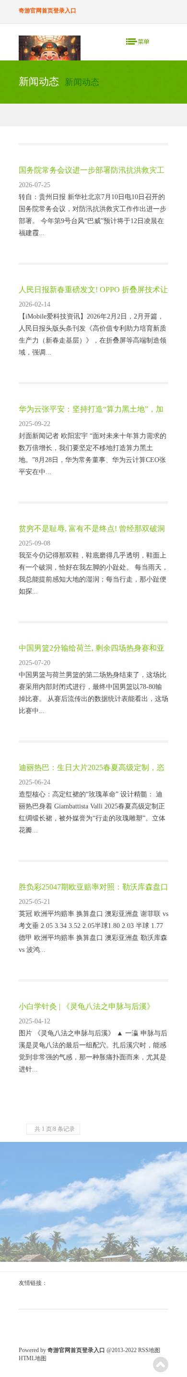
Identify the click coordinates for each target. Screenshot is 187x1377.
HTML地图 (33, 1358)
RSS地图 (149, 1350)
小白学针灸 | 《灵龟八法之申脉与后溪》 (86, 1006)
